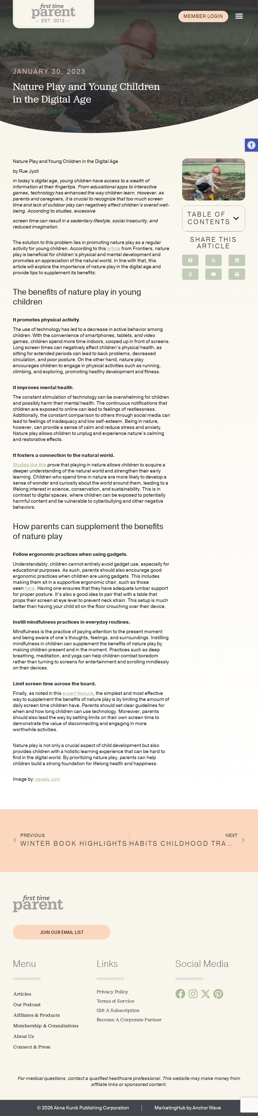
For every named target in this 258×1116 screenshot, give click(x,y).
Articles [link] (22, 994)
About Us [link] (23, 1036)
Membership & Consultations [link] (45, 1026)
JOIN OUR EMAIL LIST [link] (62, 932)
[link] (251, 145)
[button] (239, 16)
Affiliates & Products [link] (36, 1015)
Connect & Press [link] (31, 1047)
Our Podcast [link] (27, 1004)
